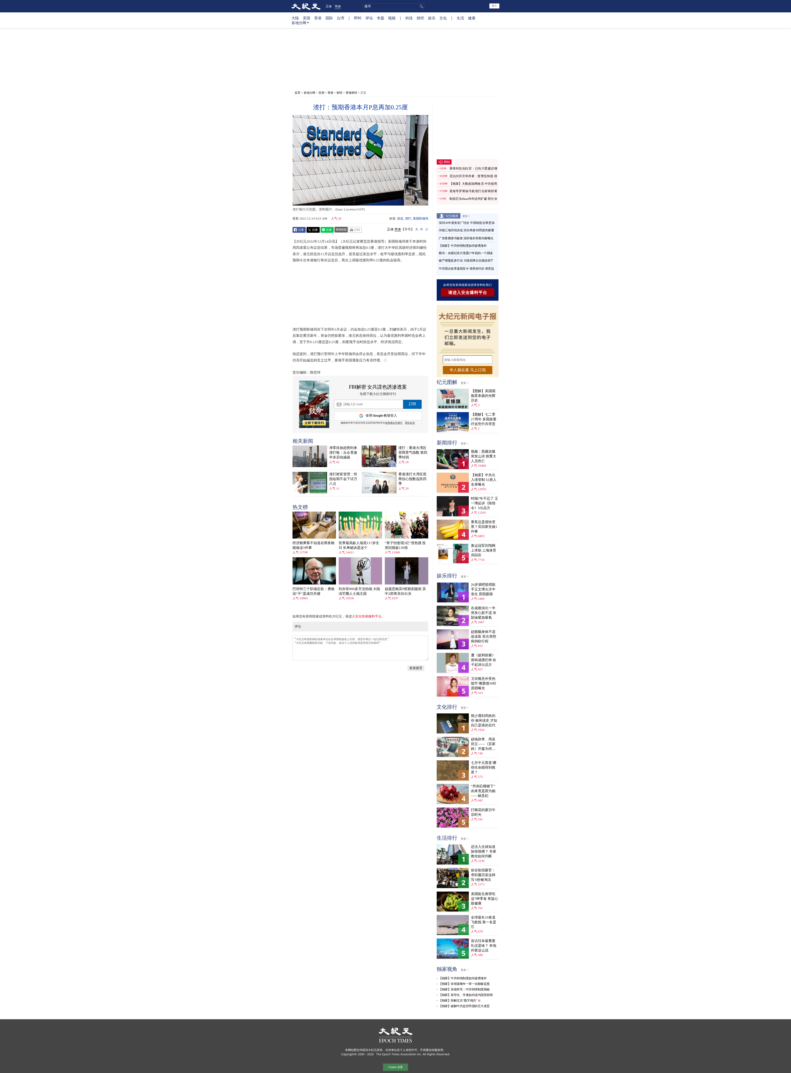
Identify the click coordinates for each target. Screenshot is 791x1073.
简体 (338, 6)
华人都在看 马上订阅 (467, 370)
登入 (494, 5)
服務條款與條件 (394, 423)
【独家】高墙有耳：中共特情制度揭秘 (464, 989)
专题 (380, 17)
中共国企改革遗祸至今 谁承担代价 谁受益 (466, 268)
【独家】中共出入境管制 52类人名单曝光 (483, 479)
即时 (358, 17)
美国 (306, 17)
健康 (471, 17)
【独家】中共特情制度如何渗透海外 (463, 245)
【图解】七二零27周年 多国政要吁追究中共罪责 (483, 419)
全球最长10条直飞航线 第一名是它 (483, 922)
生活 (460, 17)
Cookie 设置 (395, 1067)
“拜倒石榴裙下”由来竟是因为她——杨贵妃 (483, 791)
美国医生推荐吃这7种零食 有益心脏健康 (484, 898)
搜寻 (421, 6)
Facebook (299, 230)
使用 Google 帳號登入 (381, 415)
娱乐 (431, 17)
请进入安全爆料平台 (467, 292)
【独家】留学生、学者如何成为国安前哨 (466, 995)
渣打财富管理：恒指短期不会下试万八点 (343, 479)
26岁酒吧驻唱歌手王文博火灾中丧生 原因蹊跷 (483, 589)
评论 (369, 17)
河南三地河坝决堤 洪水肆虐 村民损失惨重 (466, 230)
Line (327, 230)
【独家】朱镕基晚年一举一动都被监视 (464, 983)
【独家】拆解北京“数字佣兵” (458, 1000)
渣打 (408, 218)
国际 (329, 17)
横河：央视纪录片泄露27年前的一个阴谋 (466, 253)
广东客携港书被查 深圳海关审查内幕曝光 (466, 238)
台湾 (340, 17)
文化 (443, 17)
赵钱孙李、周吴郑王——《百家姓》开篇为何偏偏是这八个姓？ (483, 744)
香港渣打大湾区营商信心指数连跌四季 (412, 479)
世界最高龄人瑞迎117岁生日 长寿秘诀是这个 (359, 545)
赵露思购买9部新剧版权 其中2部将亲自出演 (405, 591)
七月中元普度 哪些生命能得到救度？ (483, 767)
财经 (420, 17)
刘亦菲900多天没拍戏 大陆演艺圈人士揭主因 (359, 591)
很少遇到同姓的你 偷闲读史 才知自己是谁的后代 (484, 720)
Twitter (313, 230)
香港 (318, 17)
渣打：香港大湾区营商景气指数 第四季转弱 (412, 452)
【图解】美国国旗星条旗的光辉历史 (483, 395)
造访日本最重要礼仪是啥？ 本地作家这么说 (483, 945)
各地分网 (298, 22)
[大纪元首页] (306, 6)
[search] (393, 6)
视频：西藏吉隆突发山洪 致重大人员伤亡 (483, 456)
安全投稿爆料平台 (368, 616)
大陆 (295, 17)
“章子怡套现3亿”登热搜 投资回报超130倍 (405, 545)
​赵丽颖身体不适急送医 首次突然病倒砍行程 (483, 636)
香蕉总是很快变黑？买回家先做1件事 (484, 526)
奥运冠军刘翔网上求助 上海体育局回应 (483, 550)
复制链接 (341, 229)
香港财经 (351, 93)
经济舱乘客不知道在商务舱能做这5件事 (314, 545)
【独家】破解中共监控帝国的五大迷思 (464, 1006)
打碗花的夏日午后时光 (483, 812)
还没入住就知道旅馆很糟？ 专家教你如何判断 (483, 851)
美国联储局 (420, 218)
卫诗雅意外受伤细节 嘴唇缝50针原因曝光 (483, 683)
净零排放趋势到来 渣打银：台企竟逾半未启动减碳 (343, 452)
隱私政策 (410, 423)
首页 (297, 93)
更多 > (466, 216)
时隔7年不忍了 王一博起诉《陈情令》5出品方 (484, 503)
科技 (409, 17)
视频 (392, 17)
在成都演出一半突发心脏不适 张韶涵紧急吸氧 (483, 612)
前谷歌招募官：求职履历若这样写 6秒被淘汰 (483, 875)
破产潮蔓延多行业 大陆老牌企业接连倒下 (466, 260)
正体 (329, 6)
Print (355, 230)
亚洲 (321, 93)
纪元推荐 (452, 216)
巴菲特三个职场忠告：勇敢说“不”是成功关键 (314, 591)
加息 (400, 218)
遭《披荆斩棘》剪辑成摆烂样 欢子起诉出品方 (483, 660)
